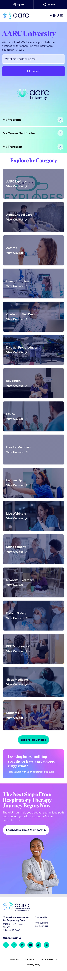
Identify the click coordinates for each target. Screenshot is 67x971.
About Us (14, 959)
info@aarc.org (41, 926)
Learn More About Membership (26, 829)
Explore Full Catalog (33, 739)
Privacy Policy (33, 965)
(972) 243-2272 (41, 923)
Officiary (30, 959)
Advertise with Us (49, 959)
